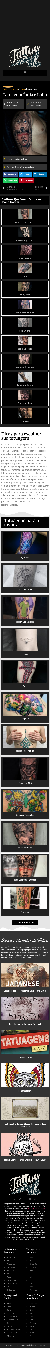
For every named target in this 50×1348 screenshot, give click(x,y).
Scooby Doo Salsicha (25, 622)
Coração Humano (25, 589)
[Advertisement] (25, 24)
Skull (25, 686)
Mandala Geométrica (25, 751)
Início (5, 89)
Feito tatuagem (25, 1091)
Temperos (25, 912)
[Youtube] (30, 1199)
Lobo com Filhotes (25, 312)
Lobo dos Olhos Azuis (25, 367)
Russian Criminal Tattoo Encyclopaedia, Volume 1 (25, 1160)
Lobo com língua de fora (25, 240)
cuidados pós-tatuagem (36, 1209)
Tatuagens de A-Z (25, 1057)
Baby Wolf (25, 294)
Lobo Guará (25, 258)
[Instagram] (15, 1199)
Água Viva (25, 557)
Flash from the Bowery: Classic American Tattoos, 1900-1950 (25, 1125)
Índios (22, 89)
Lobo (25, 276)
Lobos (24, 159)
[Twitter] (20, 1199)
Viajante (25, 718)
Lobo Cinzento (25, 349)
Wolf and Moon (25, 403)
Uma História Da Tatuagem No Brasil (25, 1024)
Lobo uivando (25, 331)
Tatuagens (13, 89)
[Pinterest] (35, 1199)
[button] (25, 72)
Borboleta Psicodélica (25, 815)
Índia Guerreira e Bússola (25, 880)
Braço (33, 167)
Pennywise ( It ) (25, 783)
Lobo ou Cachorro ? (25, 222)
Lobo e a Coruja (25, 385)
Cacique (25, 421)
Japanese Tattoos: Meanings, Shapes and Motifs (25, 991)
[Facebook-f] (25, 1199)
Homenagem (25, 654)
